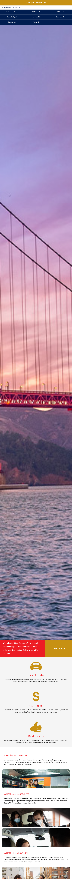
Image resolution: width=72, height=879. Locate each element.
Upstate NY (36, 22)
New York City (36, 17)
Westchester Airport (12, 12)
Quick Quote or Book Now (36, 3)
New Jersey (12, 22)
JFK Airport (60, 12)
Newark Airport (12, 17)
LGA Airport (36, 12)
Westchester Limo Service (12, 7)
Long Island (60, 17)
